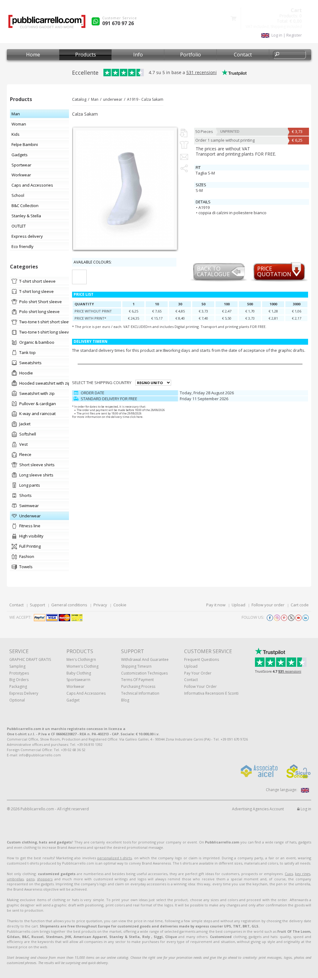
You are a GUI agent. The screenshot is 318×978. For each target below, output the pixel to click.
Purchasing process (138, 686)
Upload (238, 605)
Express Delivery (23, 693)
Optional (17, 700)
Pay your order (197, 673)
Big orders (19, 679)
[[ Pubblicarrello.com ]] (46, 23)
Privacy (100, 605)
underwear (112, 99)
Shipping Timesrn (136, 666)
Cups (289, 873)
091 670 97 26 (118, 23)
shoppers (44, 879)
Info (138, 54)
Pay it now (215, 605)
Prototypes (19, 673)
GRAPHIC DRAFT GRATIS (30, 659)
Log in (305, 809)
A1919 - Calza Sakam (145, 99)
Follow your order (268, 605)
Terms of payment (137, 679)
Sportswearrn (78, 679)
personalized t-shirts (114, 858)
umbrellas (15, 879)
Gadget (73, 700)
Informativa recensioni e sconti (211, 693)
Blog (125, 700)
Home (33, 54)
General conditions (69, 605)
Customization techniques (144, 673)
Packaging (18, 686)
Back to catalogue (213, 272)
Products (85, 54)
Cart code (300, 605)
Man (94, 99)
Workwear (75, 686)
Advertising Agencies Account (258, 809)
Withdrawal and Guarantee (145, 659)
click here (136, 417)
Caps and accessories (86, 693)
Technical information (140, 693)
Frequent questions (201, 659)
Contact (243, 54)
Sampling (17, 666)
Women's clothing (82, 666)
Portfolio (190, 54)
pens (30, 879)
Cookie (119, 605)
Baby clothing (78, 673)
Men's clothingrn (81, 659)
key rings (302, 873)
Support (37, 605)
